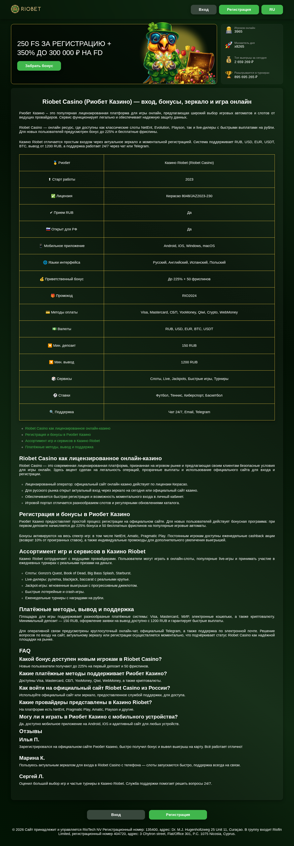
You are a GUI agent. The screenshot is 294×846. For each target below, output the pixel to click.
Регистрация (239, 9)
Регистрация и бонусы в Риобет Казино (58, 435)
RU (272, 9)
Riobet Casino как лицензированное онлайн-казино (67, 428)
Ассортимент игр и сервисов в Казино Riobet (62, 441)
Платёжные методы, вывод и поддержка (59, 447)
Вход (204, 9)
